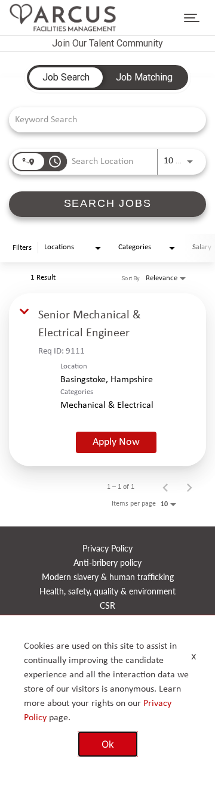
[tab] (66, 77)
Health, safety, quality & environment (107, 591)
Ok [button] (108, 744)
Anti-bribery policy (107, 563)
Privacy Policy (107, 548)
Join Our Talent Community (107, 43)
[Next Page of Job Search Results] (189, 487)
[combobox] (101, 119)
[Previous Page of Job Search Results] (165, 487)
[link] (107, 379)
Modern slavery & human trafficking (108, 577)
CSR (107, 606)
